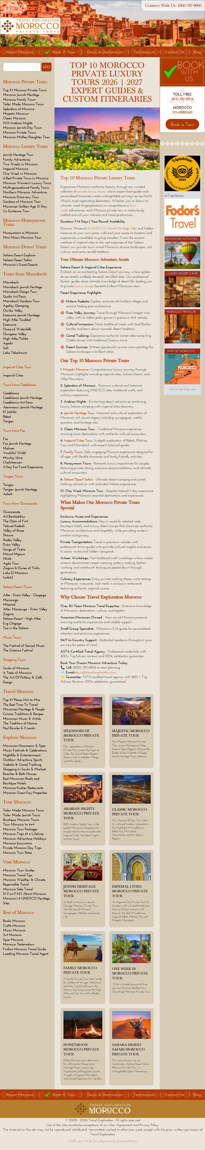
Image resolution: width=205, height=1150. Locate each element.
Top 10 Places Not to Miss (21, 700)
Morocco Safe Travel (18, 889)
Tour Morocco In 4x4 (18, 824)
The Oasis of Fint (15, 521)
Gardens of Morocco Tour (22, 201)
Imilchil (8, 577)
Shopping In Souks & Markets (24, 769)
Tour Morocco (17, 802)
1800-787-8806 (190, 5)
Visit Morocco (16, 862)
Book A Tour (64, 52)
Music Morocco (14, 930)
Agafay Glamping (16, 305)
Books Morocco (14, 921)
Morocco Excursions (17, 843)
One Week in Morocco (20, 173)
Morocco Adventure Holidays (24, 838)
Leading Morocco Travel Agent (25, 953)
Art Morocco (12, 935)
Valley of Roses (13, 530)
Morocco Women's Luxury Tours (27, 183)
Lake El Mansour (15, 573)
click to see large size (182, 389)
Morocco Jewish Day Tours (22, 127)
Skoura (8, 535)
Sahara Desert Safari (17, 260)
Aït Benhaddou (14, 516)
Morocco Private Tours (25, 82)
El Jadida (9, 412)
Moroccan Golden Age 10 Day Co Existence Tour (25, 208)
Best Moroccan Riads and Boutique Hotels (21, 780)
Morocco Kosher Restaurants (23, 788)
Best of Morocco (18, 913)
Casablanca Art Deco (18, 402)
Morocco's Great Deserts (20, 264)
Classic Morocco (14, 118)
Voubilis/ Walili (14, 453)
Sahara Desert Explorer (19, 255)
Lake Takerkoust (15, 352)
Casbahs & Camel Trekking (22, 764)
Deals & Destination (104, 52)
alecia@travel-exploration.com (95, 672)
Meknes (8, 448)
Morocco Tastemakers (18, 944)
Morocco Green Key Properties (25, 792)
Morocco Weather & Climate (24, 879)
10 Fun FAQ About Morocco (24, 893)
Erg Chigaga (12, 623)
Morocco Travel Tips (17, 875)
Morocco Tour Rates (17, 852)
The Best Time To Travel (20, 704)
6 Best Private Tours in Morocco (26, 178)
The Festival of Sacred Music (24, 645)
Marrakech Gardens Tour (21, 301)
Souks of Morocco (16, 668)
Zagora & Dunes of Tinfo (21, 568)
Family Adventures (16, 159)
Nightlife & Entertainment (21, 755)
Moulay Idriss (13, 457)
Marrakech (11, 282)
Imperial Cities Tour (78, 440)
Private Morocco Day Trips (22, 848)
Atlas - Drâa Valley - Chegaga (24, 595)
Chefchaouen (12, 462)
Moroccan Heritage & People (24, 709)
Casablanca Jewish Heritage (22, 398)
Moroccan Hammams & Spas (24, 745)
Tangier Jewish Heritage (20, 489)
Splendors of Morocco (19, 109)
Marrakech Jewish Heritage (22, 287)
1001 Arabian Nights (17, 123)
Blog (197, 52)
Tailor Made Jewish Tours (21, 815)
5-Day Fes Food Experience (23, 467)
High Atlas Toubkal (17, 319)
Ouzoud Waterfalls (17, 329)
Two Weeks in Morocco (20, 164)
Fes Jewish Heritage (17, 443)
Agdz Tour (11, 563)
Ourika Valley (13, 310)
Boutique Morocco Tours (21, 819)
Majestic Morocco (16, 113)
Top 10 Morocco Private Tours (24, 90)
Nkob (7, 558)
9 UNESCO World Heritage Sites (112, 228)
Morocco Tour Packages (20, 829)
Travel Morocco (18, 692)
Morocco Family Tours (19, 99)
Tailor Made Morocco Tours (23, 104)
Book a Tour (182, 124)
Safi (6, 348)
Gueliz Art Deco (14, 296)
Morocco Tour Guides (18, 870)
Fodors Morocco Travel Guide (24, 949)
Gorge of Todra (14, 549)
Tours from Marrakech (25, 274)
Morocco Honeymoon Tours (24, 222)
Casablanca (11, 393)
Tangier (8, 421)
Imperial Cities (13, 375)
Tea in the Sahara (15, 628)
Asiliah (7, 494)
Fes (5, 439)
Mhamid (9, 604)
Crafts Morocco (14, 925)
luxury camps (84, 286)
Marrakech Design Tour (20, 291)
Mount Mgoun (14, 554)
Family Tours (73, 452)
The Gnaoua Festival (18, 650)
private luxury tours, (91, 191)
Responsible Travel (16, 884)
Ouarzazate (11, 512)
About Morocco (19, 52)
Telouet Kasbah (14, 526)
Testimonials (144, 52)
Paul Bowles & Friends (19, 728)
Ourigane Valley (14, 334)
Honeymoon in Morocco (20, 232)
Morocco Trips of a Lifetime (23, 834)
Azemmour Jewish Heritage (23, 407)
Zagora (8, 614)
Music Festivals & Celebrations (25, 750)
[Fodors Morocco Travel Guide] (182, 233)
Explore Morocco (20, 737)
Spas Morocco (13, 939)
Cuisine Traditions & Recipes (23, 714)
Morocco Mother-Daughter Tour (26, 137)
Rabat (7, 416)
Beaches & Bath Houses (19, 774)
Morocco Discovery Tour (21, 197)
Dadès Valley (12, 540)
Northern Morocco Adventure (25, 192)
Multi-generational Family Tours (26, 187)
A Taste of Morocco (17, 672)
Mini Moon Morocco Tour (22, 237)
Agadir (8, 343)
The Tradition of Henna (20, 723)
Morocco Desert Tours (24, 247)
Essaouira (9, 324)
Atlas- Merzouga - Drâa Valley (25, 609)
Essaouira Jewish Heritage (21, 315)
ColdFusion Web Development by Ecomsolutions (102, 1141)
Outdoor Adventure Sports (22, 760)
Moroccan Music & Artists (22, 718)
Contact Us (174, 52)
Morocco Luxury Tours (25, 146)
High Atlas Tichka (15, 338)
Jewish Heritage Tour (18, 154)
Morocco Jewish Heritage (21, 94)
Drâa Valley (11, 544)
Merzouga (10, 600)
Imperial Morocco (15, 168)
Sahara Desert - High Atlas (22, 618)
